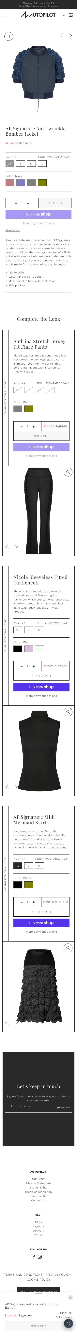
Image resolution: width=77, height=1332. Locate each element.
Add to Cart (42, 675)
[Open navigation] (6, 14)
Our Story (38, 1178)
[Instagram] (40, 1257)
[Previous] (61, 35)
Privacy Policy (58, 1274)
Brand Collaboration (38, 1191)
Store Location (38, 1196)
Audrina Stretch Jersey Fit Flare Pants (39, 344)
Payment (38, 1226)
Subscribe (63, 1107)
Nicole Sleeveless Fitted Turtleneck (40, 580)
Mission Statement (38, 1183)
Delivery (38, 1230)
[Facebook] (34, 1257)
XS (10, 163)
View (24, 371)
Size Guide (13, 230)
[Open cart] (64, 14)
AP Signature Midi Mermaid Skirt (34, 819)
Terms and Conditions (23, 1274)
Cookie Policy (38, 1279)
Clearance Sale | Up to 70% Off (38, 3)
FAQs (38, 1222)
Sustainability (38, 1187)
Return (38, 1235)
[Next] (70, 35)
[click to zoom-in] (8, 36)
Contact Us (38, 1200)
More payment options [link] (38, 223)
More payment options (41, 695)
